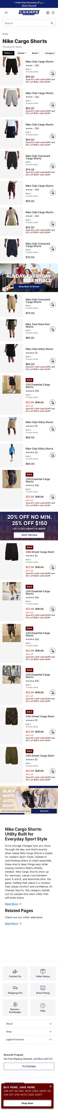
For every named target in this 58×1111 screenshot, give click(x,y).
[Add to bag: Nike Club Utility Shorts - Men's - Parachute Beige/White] (53, 429)
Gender (21, 53)
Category (49, 53)
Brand (34, 53)
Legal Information (15, 1039)
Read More (11, 903)
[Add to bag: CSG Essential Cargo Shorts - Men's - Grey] (53, 692)
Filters (7, 53)
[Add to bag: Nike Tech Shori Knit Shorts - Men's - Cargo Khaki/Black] (53, 329)
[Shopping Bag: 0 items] (53, 13)
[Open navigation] (6, 13)
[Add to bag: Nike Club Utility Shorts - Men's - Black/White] (53, 361)
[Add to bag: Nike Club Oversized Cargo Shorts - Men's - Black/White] (53, 166)
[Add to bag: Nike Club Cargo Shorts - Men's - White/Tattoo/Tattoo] (53, 193)
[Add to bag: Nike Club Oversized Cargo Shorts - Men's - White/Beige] (53, 305)
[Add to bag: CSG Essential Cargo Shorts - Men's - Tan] (53, 609)
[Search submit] (52, 23)
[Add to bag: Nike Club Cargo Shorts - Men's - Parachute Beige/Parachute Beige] (53, 224)
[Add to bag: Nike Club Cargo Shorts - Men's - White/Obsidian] (53, 136)
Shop (9, 1031)
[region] (29, 3)
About (9, 1023)
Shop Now (27, 1103)
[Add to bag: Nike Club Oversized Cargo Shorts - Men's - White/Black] (53, 249)
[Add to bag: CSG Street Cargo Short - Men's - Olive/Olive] (53, 732)
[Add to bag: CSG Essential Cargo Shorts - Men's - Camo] (53, 651)
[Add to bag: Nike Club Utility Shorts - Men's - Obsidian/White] (53, 455)
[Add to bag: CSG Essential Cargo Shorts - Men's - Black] (53, 402)
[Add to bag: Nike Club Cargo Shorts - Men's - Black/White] (53, 73)
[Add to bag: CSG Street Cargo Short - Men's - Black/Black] (53, 567)
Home (5, 34)
